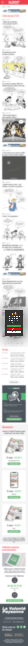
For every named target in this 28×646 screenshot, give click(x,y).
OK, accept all (14, 326)
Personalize (14, 331)
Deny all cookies (14, 329)
